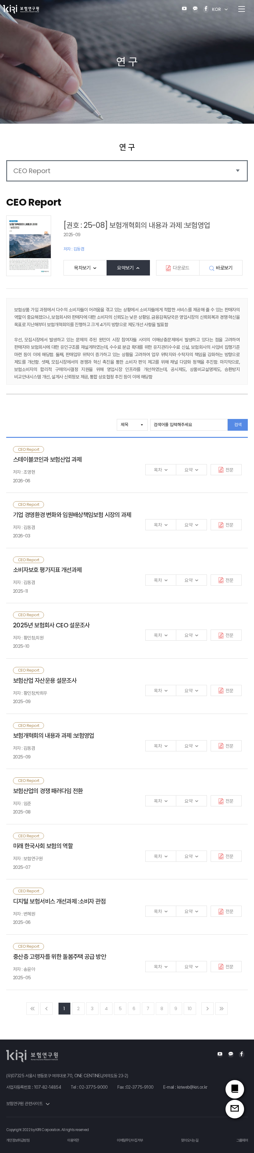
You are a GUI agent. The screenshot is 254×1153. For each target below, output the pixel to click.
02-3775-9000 (93, 1087)
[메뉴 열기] (241, 9)
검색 (238, 424)
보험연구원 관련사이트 (24, 1103)
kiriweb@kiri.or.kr (192, 1087)
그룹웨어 (242, 1140)
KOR (216, 9)
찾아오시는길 (189, 1140)
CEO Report (31, 171)
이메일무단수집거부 (130, 1140)
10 (190, 1008)
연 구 (126, 147)
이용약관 (73, 1140)
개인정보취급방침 (17, 1140)
